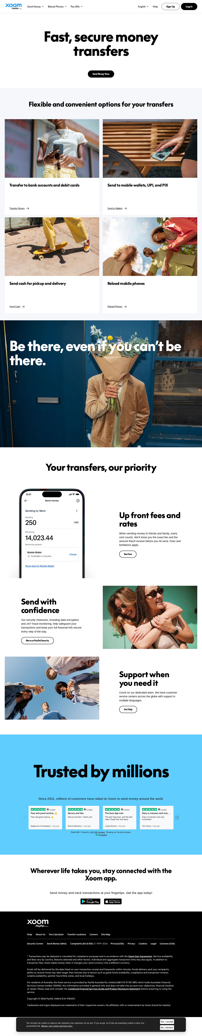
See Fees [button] (128, 554)
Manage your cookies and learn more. (57, 1026)
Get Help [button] (128, 709)
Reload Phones (115, 306)
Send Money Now (101, 74)
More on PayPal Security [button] (37, 640)
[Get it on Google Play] (90, 903)
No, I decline (167, 1027)
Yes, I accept (167, 1021)
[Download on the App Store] (113, 903)
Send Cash (14, 306)
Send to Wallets (115, 208)
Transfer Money (17, 208)
